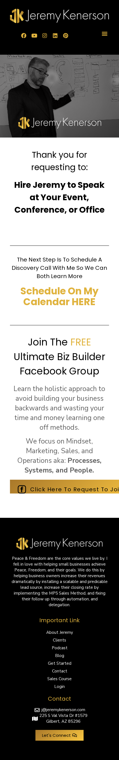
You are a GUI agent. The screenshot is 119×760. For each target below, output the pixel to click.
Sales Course (59, 679)
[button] (104, 33)
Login (59, 686)
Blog (59, 655)
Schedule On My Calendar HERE (59, 296)
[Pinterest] (65, 35)
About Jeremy (59, 632)
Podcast (60, 648)
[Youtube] (34, 35)
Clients (59, 640)
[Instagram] (44, 35)
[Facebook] (23, 35)
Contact (59, 671)
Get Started (59, 663)
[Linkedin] (55, 35)
